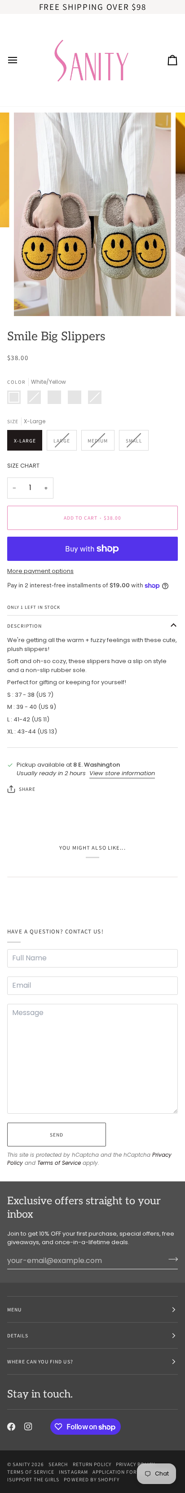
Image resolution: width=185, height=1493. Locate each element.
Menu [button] (14, 1309)
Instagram (73, 1471)
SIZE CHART (23, 465)
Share (27, 789)
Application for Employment (132, 1471)
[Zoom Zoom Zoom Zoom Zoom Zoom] (92, 214)
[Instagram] (28, 1427)
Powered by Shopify (91, 1479)
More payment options (40, 571)
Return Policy (92, 1464)
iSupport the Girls (33, 1479)
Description (24, 625)
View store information (122, 773)
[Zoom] (31, 299)
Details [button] (17, 1335)
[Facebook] (11, 1427)
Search (58, 1464)
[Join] (170, 1259)
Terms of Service (59, 1163)
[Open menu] (20, 60)
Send (56, 1134)
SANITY (21, 1464)
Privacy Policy (135, 1464)
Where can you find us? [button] (40, 1361)
